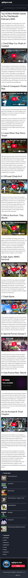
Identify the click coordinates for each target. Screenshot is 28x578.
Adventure (6, 542)
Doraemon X (11, 519)
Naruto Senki (11, 490)
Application (6, 544)
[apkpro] (14, 564)
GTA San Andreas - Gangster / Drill (16, 498)
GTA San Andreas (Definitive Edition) (16, 527)
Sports (5, 554)
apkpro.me (6, 2)
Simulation (6, 552)
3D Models (6, 537)
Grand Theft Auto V (12, 476)
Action (5, 540)
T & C (24, 572)
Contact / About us (7, 572)
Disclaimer (13, 572)
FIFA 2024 (10, 512)
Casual (5, 547)
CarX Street (10, 483)
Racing (5, 549)
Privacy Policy (19, 572)
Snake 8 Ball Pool (12, 505)
